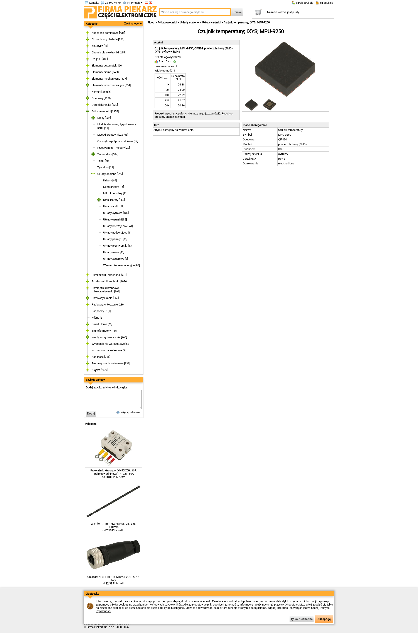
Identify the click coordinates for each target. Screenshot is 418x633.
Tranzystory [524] (107, 154)
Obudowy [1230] (101, 98)
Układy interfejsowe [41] (118, 226)
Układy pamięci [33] (115, 239)
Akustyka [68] (100, 46)
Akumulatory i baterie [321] (108, 39)
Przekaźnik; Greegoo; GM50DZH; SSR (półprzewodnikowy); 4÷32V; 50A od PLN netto (113, 474)
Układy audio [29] (113, 206)
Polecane (90, 423)
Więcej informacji (131, 412)
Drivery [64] (110, 180)
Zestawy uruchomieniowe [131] (111, 363)
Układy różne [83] (113, 252)
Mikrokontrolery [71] (115, 193)
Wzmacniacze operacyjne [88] (121, 265)
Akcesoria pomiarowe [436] (108, 32)
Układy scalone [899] (110, 174)
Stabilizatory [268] (114, 199)
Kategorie (92, 23)
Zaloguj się (326, 2)
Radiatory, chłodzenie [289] (108, 304)
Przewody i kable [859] (105, 298)
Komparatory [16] (113, 186)
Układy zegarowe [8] (115, 258)
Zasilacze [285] (101, 356)
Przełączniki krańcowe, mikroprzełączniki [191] (106, 289)
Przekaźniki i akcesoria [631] (109, 274)
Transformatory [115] (104, 330)
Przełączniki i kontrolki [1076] (109, 281)
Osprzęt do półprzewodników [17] (117, 141)
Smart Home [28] (102, 324)
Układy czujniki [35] (115, 219)
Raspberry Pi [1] (101, 311)
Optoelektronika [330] (105, 104)
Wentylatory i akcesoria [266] (109, 337)
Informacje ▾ (134, 2)
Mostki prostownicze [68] (112, 134)
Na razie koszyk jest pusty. (283, 12)
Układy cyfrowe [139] (116, 213)
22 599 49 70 (112, 2)
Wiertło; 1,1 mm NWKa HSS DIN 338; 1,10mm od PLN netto (113, 527)
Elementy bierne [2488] (105, 72)
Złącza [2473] (100, 370)
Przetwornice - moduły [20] (113, 147)
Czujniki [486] (100, 59)
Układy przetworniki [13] (117, 245)
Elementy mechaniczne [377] (109, 78)
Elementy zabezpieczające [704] (111, 85)
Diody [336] (104, 117)
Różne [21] (98, 317)
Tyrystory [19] (105, 167)
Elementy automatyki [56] (107, 65)
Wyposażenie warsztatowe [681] (111, 343)
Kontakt (93, 2)
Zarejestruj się (304, 2)
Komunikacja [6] (101, 91)
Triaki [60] (103, 160)
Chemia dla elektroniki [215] (108, 52)
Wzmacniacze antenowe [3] (108, 350)
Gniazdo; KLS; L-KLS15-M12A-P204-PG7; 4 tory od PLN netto (113, 580)
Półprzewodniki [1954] (105, 111)
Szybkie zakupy (95, 379)
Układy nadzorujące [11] (117, 232)
